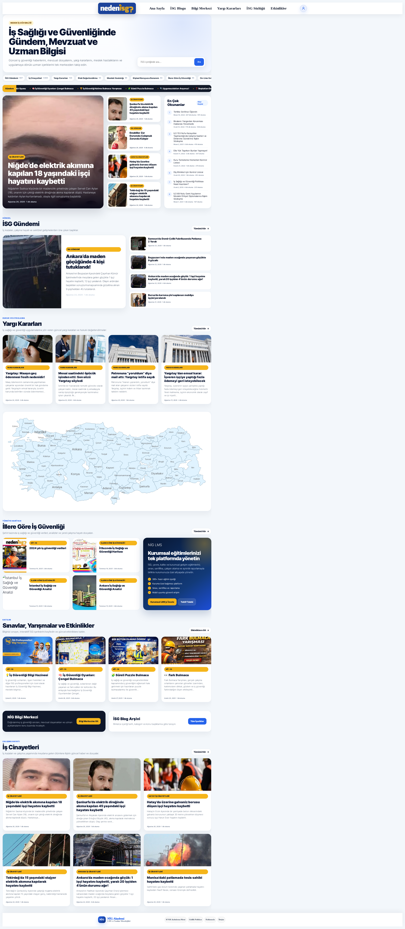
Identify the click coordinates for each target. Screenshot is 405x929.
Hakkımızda (210, 919)
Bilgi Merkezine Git (88, 721)
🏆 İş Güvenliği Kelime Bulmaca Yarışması (74, 88)
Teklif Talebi (187, 602)
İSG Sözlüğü (255, 8)
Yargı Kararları (229, 8)
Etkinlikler (279, 8)
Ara (199, 62)
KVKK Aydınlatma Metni (175, 919)
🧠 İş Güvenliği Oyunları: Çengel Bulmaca (26, 88)
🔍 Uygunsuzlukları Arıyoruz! (147, 88)
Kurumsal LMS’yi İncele (162, 602)
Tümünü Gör (201, 228)
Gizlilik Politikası (195, 919)
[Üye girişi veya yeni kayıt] (303, 8)
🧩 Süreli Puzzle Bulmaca (114, 88)
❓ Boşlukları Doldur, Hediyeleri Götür (187, 88)
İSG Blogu (178, 8)
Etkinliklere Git (200, 630)
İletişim (221, 919)
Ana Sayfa (157, 8)
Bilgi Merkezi (201, 8)
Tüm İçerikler (197, 721)
